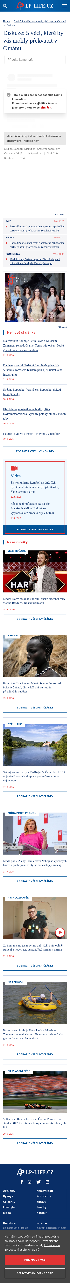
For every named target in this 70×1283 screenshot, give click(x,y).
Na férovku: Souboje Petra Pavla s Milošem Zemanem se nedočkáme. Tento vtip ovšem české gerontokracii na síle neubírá (33, 345)
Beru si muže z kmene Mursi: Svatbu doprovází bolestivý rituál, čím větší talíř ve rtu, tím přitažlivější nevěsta (32, 687)
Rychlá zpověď (18, 897)
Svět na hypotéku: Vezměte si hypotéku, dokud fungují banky (32, 392)
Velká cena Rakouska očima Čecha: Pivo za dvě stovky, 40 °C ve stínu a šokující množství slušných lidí (34, 1123)
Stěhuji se (15, 724)
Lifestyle (9, 1207)
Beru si (13, 635)
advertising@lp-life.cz (51, 1228)
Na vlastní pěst (19, 1071)
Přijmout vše (35, 1259)
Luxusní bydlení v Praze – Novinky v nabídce (31, 433)
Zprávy (41, 1202)
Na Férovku (16, 982)
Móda (7, 1213)
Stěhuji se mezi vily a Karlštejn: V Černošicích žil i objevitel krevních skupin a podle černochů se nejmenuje (34, 776)
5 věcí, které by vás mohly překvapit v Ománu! (40, 21)
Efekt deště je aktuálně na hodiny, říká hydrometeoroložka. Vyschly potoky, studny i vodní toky (34, 414)
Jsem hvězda (13, 254)
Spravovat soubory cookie (35, 1273)
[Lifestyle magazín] (34, 5)
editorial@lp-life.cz (15, 1228)
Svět (8, 221)
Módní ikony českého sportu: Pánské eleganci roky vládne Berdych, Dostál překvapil (35, 261)
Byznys (8, 1196)
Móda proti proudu (22, 813)
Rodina (10, 237)
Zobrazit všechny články (35, 619)
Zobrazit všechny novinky (35, 451)
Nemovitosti (45, 1191)
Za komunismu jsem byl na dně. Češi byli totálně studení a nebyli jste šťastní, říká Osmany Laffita (35, 487)
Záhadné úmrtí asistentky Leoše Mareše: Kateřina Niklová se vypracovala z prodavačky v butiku (32, 508)
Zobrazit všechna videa (35, 529)
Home (6, 21)
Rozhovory (44, 1196)
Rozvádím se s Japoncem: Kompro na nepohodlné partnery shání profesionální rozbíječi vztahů (37, 228)
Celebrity (9, 1202)
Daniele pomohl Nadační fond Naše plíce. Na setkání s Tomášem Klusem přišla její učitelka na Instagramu (32, 370)
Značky (41, 1207)
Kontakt (42, 1213)
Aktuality (9, 1191)
